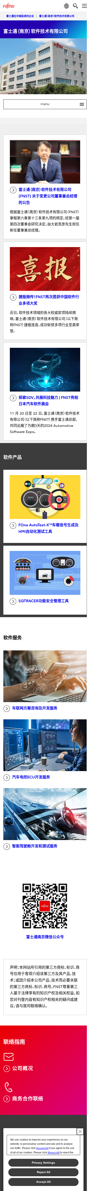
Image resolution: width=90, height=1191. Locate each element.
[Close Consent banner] (80, 1131)
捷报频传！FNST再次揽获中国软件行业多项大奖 (49, 300)
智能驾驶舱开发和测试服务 (34, 846)
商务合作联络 (27, 1099)
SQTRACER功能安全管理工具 (43, 601)
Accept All (43, 1181)
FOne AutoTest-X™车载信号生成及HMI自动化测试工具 (48, 528)
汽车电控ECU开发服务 (31, 777)
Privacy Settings (43, 1162)
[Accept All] (42, 1148)
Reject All (43, 1172)
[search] (75, 5)
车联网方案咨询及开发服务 (34, 708)
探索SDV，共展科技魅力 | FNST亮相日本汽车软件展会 (48, 401)
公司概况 (22, 1068)
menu (61, 104)
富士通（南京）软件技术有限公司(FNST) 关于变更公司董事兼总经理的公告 (48, 196)
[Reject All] (54, 1152)
